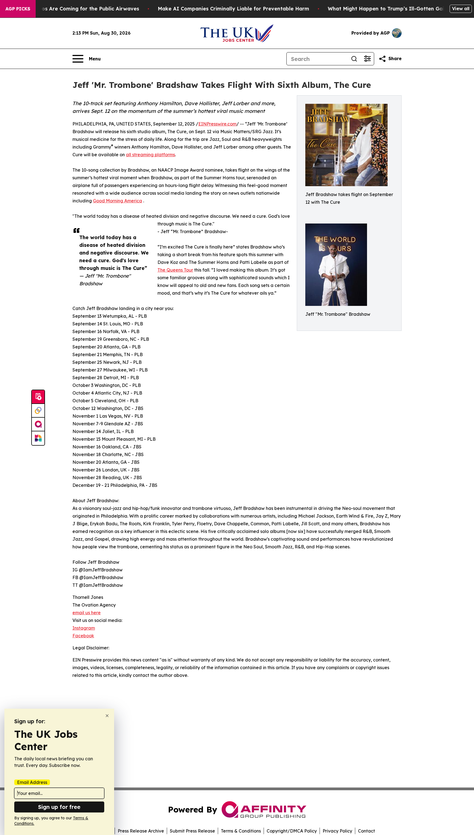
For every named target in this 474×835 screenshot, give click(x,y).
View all (460, 8)
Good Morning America (117, 200)
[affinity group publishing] (38, 424)
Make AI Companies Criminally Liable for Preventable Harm (233, 8)
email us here (86, 612)
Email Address (32, 782)
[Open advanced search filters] (367, 58)
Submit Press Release (192, 831)
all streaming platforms (150, 154)
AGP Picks (17, 9)
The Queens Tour (175, 270)
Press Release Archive (141, 831)
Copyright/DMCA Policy (292, 831)
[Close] (107, 715)
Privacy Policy (337, 831)
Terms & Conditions (241, 831)
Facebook (83, 635)
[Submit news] (38, 397)
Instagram (83, 628)
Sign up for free (59, 806)
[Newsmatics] (38, 438)
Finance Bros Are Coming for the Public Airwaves (77, 8)
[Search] (354, 58)
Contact (366, 831)
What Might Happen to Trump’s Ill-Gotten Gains (389, 8)
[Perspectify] (38, 411)
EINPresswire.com (217, 124)
